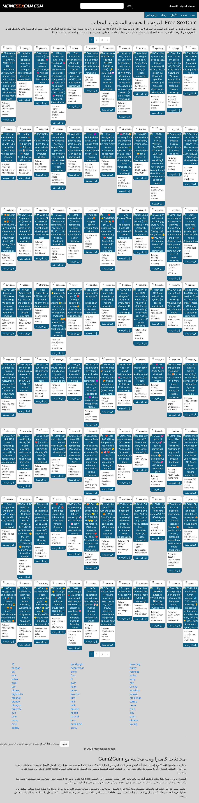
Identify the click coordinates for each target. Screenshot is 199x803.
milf (73, 701)
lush (73, 697)
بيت (193, 14)
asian (15, 679)
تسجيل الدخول (187, 5)
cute (14, 724)
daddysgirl (77, 664)
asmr (14, 682)
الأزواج (174, 14)
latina (74, 690)
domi (74, 671)
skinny (133, 686)
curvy (15, 720)
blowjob (16, 705)
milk (73, 705)
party (74, 727)
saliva (133, 675)
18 (13, 664)
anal (14, 675)
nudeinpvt (76, 724)
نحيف (184, 14)
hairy (73, 686)
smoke (134, 694)
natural (75, 716)
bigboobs (17, 694)
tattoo (133, 701)
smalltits (135, 690)
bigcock (16, 697)
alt (13, 671)
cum (14, 716)
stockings (135, 697)
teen (132, 709)
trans (133, 716)
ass (14, 686)
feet (73, 675)
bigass (15, 690)
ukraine (134, 720)
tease (133, 705)
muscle (75, 709)
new (73, 720)
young (133, 724)
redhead (134, 671)
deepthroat (77, 667)
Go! (129, 5)
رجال (164, 14)
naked (74, 712)
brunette (17, 709)
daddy (15, 727)
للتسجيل (173, 5)
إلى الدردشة (8, 119)
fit (72, 679)
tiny (132, 712)
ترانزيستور (151, 14)
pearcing (135, 664)
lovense (75, 694)
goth (73, 682)
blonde (16, 701)
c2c (14, 712)
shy (132, 682)
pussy (133, 667)
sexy (132, 679)
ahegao (16, 667)
